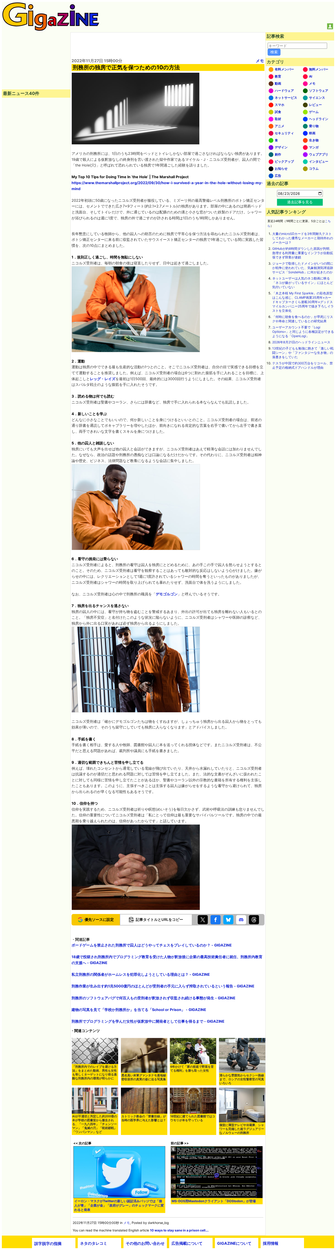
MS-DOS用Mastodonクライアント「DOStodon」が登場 (214, 1201)
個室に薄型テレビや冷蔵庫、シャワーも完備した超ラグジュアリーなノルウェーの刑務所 (241, 1128)
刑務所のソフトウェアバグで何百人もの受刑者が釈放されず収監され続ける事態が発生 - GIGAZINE (153, 998)
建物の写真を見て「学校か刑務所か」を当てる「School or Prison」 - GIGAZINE (139, 1009)
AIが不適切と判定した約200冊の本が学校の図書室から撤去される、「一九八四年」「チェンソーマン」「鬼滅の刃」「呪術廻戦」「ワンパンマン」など (94, 1124)
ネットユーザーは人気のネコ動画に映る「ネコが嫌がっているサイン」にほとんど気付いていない (302, 282)
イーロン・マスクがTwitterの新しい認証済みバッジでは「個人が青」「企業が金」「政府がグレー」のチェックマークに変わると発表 (119, 1205)
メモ (260, 60)
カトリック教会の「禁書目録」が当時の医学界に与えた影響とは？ (143, 1118)
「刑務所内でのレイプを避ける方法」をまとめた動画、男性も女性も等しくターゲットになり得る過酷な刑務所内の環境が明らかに (94, 1072)
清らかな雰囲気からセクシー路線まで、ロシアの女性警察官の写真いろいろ (241, 1079)
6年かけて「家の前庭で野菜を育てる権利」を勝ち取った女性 (192, 1068)
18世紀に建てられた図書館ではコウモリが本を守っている (192, 1118)
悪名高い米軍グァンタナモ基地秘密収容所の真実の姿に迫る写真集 (143, 1077)
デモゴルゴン (167, 594)
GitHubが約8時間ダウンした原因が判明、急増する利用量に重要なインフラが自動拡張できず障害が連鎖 (302, 253)
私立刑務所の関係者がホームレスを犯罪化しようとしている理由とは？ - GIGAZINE (141, 974)
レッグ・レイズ (102, 378)
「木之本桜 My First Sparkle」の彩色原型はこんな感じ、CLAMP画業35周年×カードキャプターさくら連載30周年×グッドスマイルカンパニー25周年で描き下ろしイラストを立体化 (303, 301)
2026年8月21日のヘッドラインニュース (301, 342)
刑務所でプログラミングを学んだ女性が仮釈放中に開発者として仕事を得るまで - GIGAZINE (148, 1021)
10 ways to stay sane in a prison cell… (179, 1230)
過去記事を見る (300, 202)
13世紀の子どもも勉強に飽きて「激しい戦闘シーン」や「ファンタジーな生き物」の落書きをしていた (302, 352)
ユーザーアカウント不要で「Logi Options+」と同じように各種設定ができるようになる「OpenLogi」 (303, 331)
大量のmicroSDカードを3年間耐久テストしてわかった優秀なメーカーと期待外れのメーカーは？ (302, 238)
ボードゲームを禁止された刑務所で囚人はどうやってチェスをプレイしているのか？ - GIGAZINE (152, 945)
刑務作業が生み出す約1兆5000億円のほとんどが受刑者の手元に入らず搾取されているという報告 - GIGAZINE (163, 986)
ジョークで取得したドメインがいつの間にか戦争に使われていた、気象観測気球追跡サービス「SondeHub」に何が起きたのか (302, 267)
